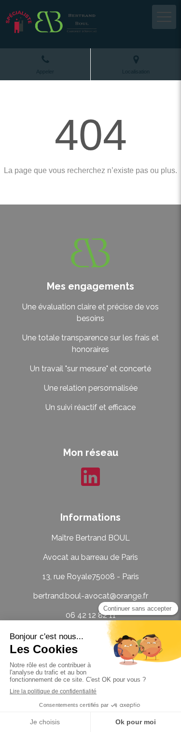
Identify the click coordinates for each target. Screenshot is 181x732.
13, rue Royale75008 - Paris (90, 576)
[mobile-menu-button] (164, 17)
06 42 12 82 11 (91, 615)
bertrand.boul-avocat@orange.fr (90, 595)
